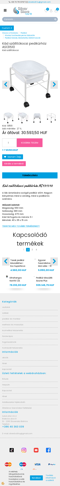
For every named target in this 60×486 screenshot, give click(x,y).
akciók (5, 357)
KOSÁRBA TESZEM (29, 142)
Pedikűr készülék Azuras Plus (44, 279)
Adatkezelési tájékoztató (13, 402)
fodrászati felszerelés (12, 347)
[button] (54, 85)
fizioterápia (7, 336)
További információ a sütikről (51, 477)
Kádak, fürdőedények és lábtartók (20, 35)
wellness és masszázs (12, 324)
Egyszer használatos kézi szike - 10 (45, 263)
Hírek (4, 396)
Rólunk (5, 379)
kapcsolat (7, 369)
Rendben (36, 477)
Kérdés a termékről (14, 163)
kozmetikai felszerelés (12, 330)
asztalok (6, 307)
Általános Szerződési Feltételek (17, 408)
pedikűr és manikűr (11, 318)
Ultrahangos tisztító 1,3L (15, 279)
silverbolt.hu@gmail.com (39, 2)
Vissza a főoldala (10, 33)
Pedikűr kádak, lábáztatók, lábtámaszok (22, 38)
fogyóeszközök (9, 342)
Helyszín (6, 384)
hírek (4, 363)
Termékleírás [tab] (30, 175)
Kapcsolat (7, 390)
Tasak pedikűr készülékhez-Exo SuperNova (17, 263)
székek (5, 313)
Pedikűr (24, 33)
